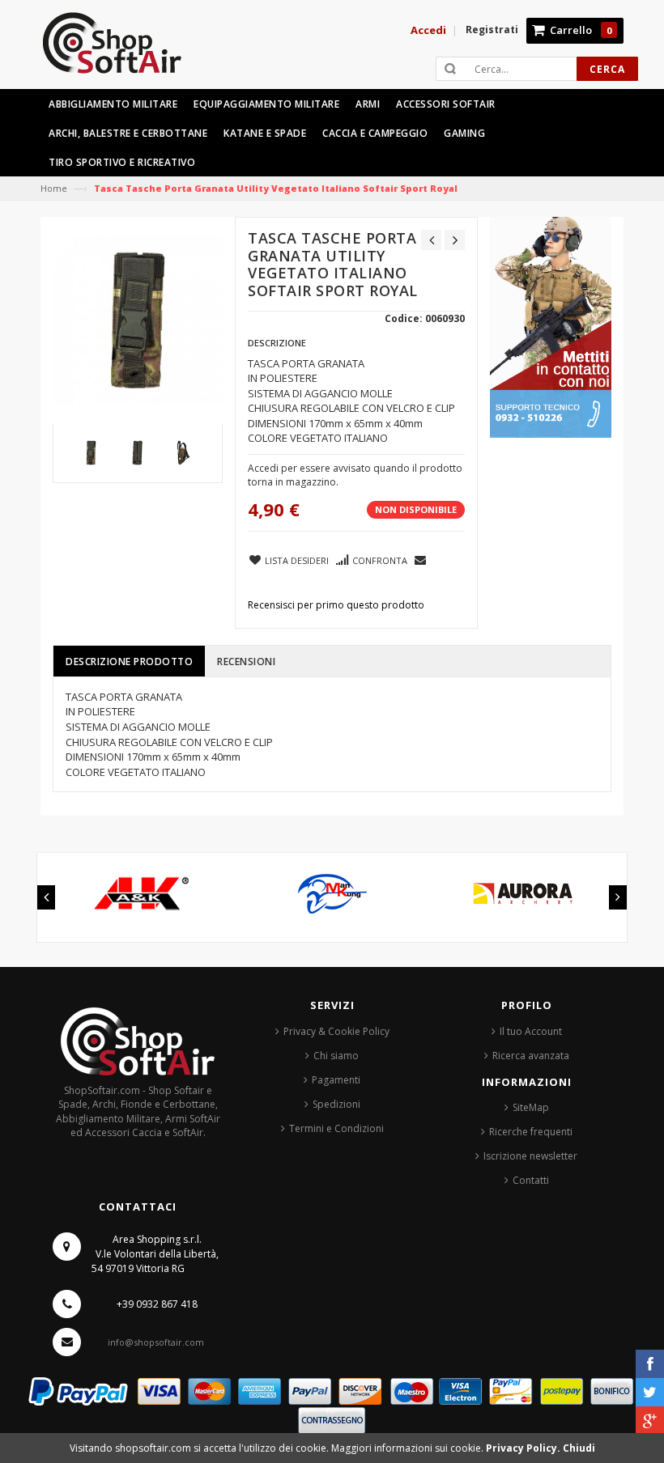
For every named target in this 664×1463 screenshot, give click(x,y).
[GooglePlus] (650, 1420)
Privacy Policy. (524, 1448)
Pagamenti (336, 1080)
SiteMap (531, 1107)
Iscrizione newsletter (530, 1156)
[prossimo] (455, 240)
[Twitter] (650, 1392)
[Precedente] (431, 240)
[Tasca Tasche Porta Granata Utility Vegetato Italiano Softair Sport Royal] (91, 453)
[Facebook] (650, 1364)
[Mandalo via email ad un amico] (421, 559)
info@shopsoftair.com (156, 1342)
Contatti (531, 1180)
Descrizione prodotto (129, 661)
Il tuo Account (531, 1031)
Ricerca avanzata (530, 1055)
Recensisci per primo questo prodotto (336, 605)
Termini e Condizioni (336, 1128)
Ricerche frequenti (530, 1132)
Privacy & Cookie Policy (336, 1031)
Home (53, 188)
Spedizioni (336, 1104)
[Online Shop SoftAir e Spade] (120, 49)
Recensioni (246, 661)
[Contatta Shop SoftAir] (550, 326)
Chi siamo (336, 1055)
